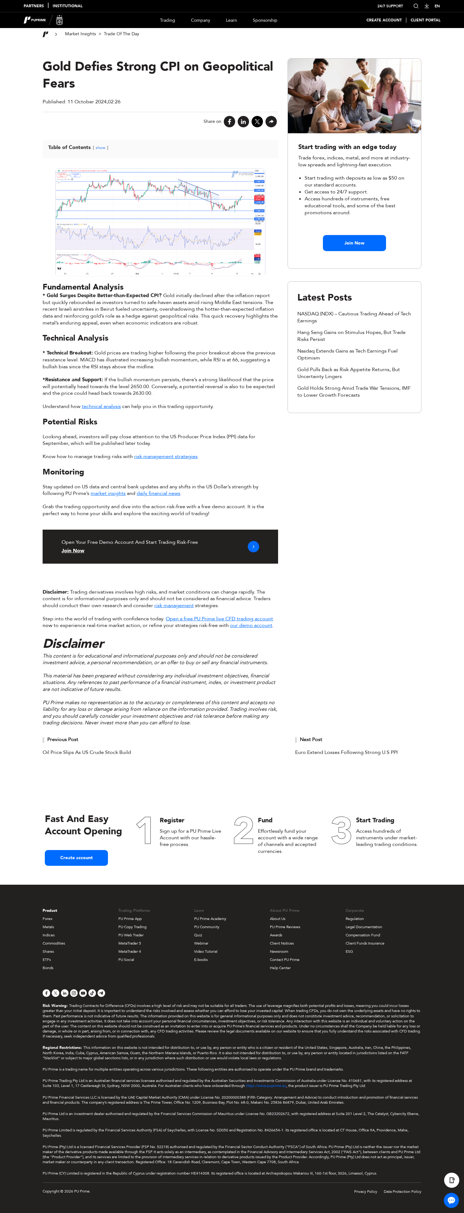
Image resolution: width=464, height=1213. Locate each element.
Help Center (280, 967)
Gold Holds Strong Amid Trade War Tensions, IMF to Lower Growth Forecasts (354, 392)
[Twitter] (257, 121)
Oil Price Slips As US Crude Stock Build (87, 752)
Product (50, 910)
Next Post (311, 739)
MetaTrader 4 (129, 951)
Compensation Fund (363, 935)
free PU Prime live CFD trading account (228, 618)
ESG (349, 951)
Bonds (48, 967)
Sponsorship (265, 20)
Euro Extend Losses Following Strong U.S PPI (346, 752)
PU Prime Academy (210, 918)
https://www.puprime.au (266, 1085)
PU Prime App (130, 918)
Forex (47, 918)
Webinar (201, 943)
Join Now (354, 243)
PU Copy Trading (132, 926)
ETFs (47, 959)
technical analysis (101, 406)
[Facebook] (229, 121)
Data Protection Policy (402, 1191)
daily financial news (158, 493)
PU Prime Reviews (285, 926)
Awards (276, 935)
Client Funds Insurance (365, 943)
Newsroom (279, 951)
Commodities (54, 943)
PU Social (126, 959)
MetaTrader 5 (129, 943)
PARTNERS (34, 6)
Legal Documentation (364, 926)
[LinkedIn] (243, 121)
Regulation (355, 918)
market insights (108, 493)
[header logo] (43, 20)
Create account (76, 858)
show (100, 148)
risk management (174, 605)
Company (200, 20)
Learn (231, 20)
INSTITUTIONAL (67, 6)
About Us (277, 918)
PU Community (206, 926)
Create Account (384, 20)
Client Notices (282, 943)
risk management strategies (166, 456)
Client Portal (425, 20)
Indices (49, 935)
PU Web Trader (131, 935)
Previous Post (62, 739)
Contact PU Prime (285, 959)
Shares (48, 951)
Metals (48, 926)
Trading (167, 20)
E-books (201, 959)
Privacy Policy (365, 1191)
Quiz (198, 935)
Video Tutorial (205, 951)
